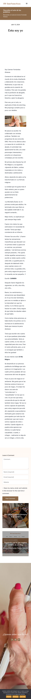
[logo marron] (12, 3)
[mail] (19, 639)
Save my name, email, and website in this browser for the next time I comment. (14, 491)
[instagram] (15, 639)
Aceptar (9, 696)
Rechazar (15, 696)
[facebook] (12, 639)
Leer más (22, 696)
